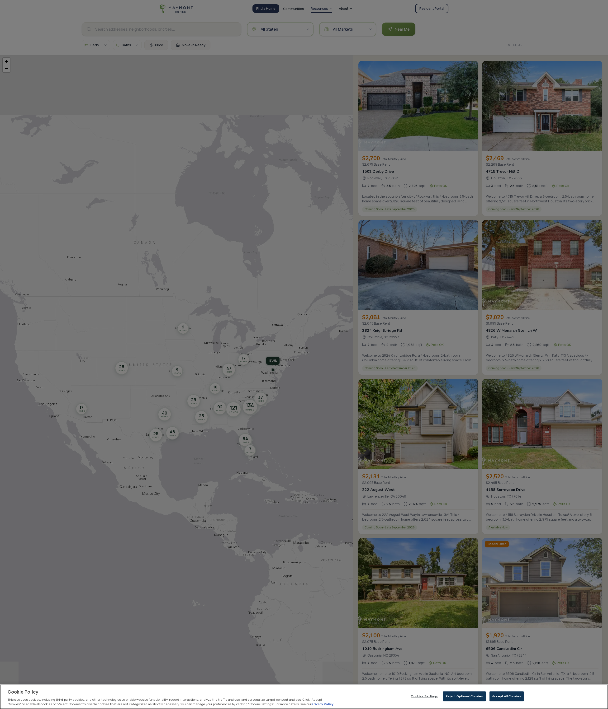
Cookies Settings (424, 696)
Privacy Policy (322, 704)
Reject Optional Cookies (464, 696)
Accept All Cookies (506, 696)
